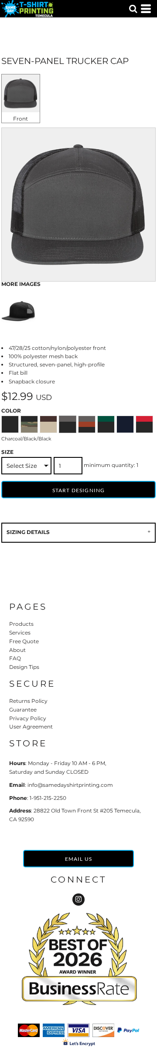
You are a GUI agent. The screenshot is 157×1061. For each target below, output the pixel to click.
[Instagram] (78, 899)
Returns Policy (28, 701)
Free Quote (24, 641)
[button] (133, 8)
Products (21, 624)
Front (20, 118)
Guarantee (23, 709)
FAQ (15, 658)
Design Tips (24, 667)
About (17, 650)
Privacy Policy (27, 718)
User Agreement (31, 726)
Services (20, 632)
